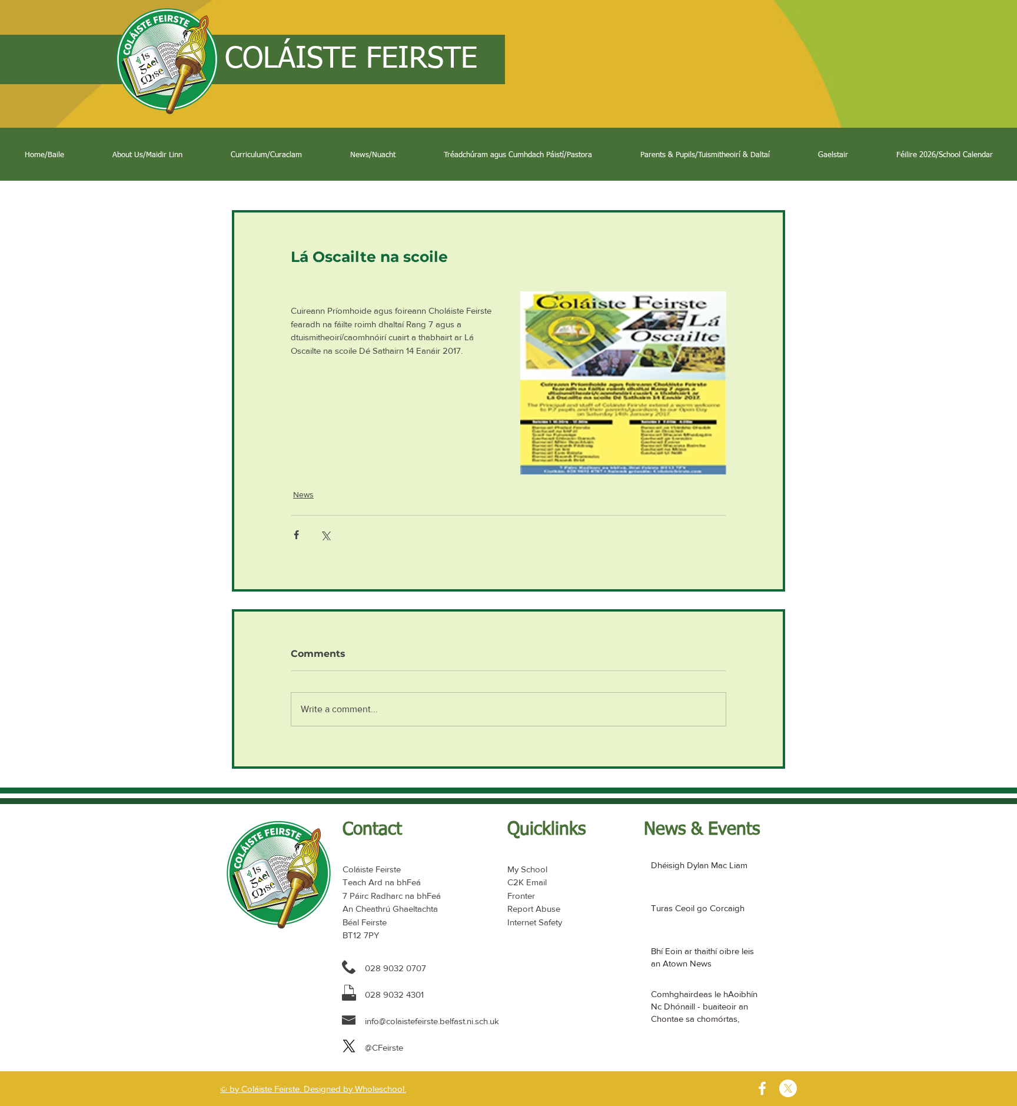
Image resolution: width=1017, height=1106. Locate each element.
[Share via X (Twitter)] (325, 534)
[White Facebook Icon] (762, 1088)
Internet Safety (534, 922)
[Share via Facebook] (296, 534)
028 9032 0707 (395, 968)
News (303, 494)
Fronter (521, 896)
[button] (147, 155)
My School (527, 869)
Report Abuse (533, 909)
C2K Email (527, 882)
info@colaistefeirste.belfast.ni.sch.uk (432, 1021)
